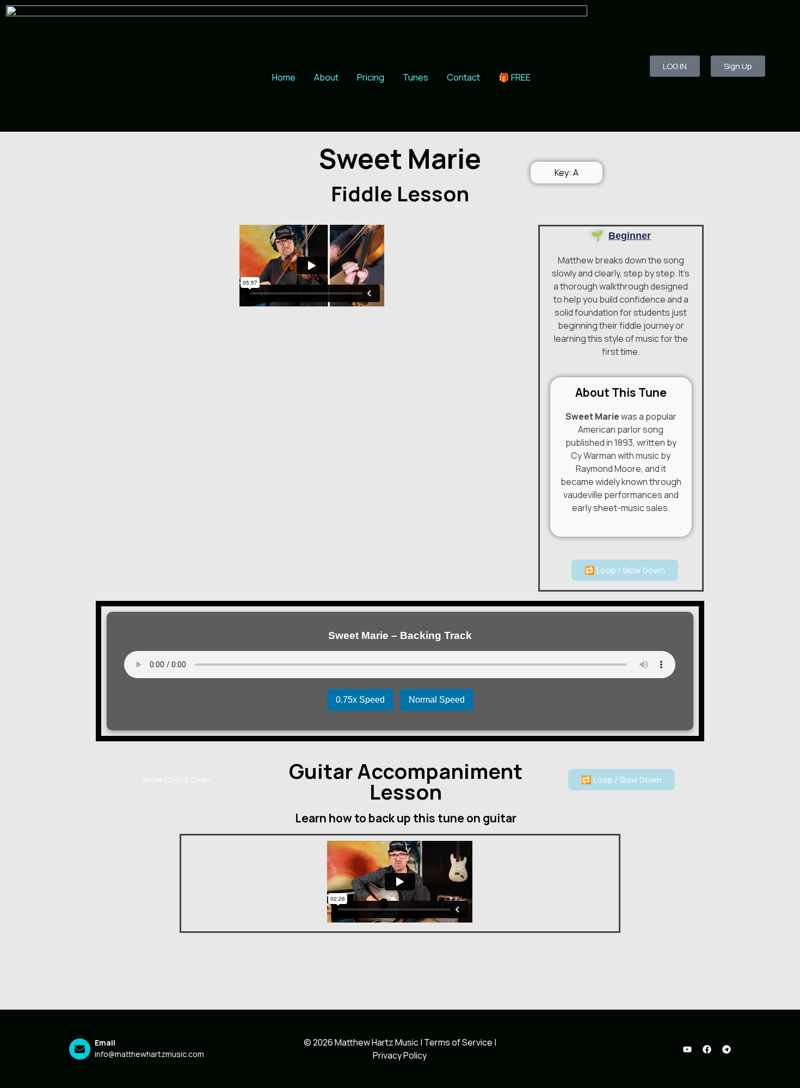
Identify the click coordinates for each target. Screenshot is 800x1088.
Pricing (370, 77)
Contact (463, 77)
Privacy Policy (400, 1055)
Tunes (415, 77)
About (326, 77)
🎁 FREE (515, 77)
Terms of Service (458, 1042)
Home (284, 77)
